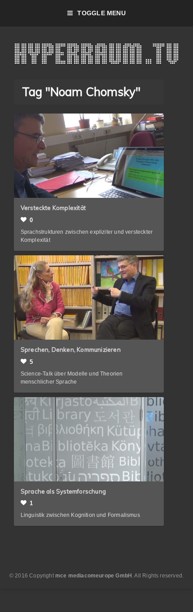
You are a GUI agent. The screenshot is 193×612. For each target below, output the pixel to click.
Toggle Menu (101, 13)
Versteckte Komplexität (53, 207)
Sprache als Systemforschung (63, 491)
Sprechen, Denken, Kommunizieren (71, 349)
